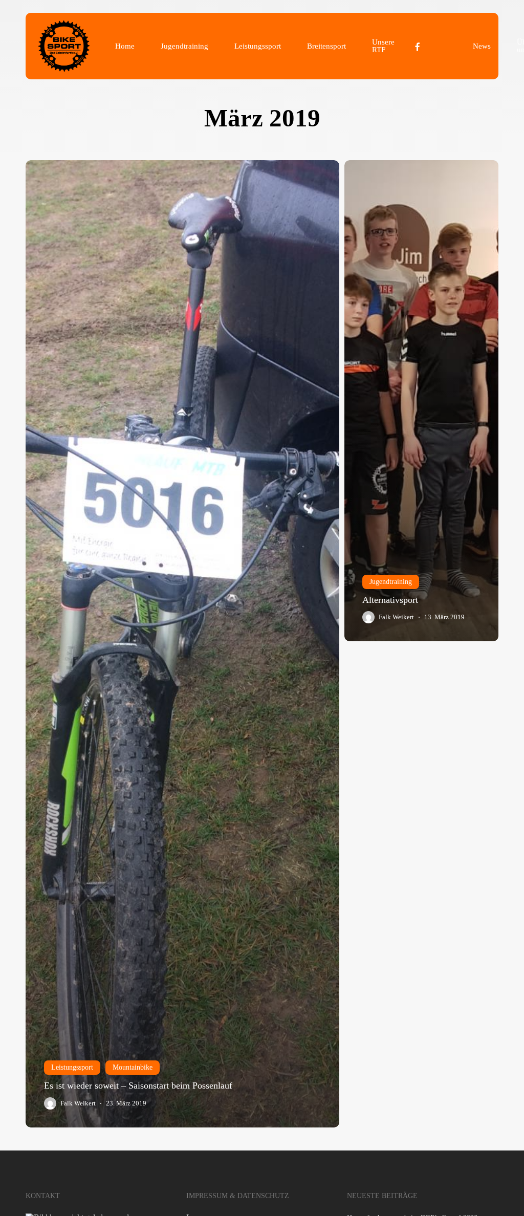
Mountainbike (132, 1067)
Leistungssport (72, 1067)
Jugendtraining (390, 581)
